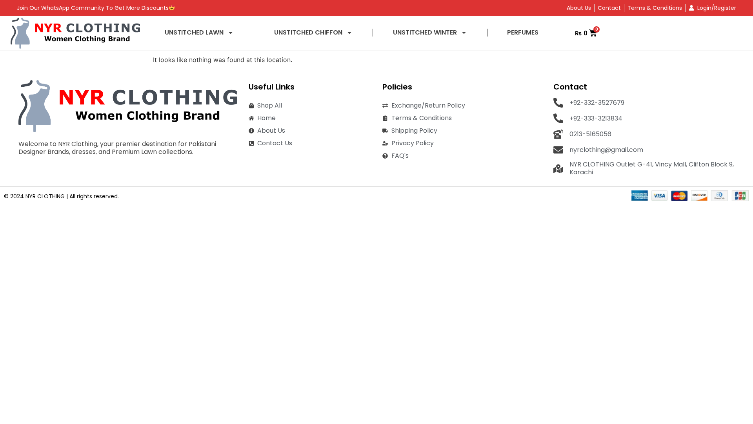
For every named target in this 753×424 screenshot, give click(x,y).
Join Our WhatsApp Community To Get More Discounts (93, 8)
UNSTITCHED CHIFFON (308, 32)
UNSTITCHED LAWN (194, 32)
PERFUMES (522, 32)
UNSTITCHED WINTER (425, 32)
